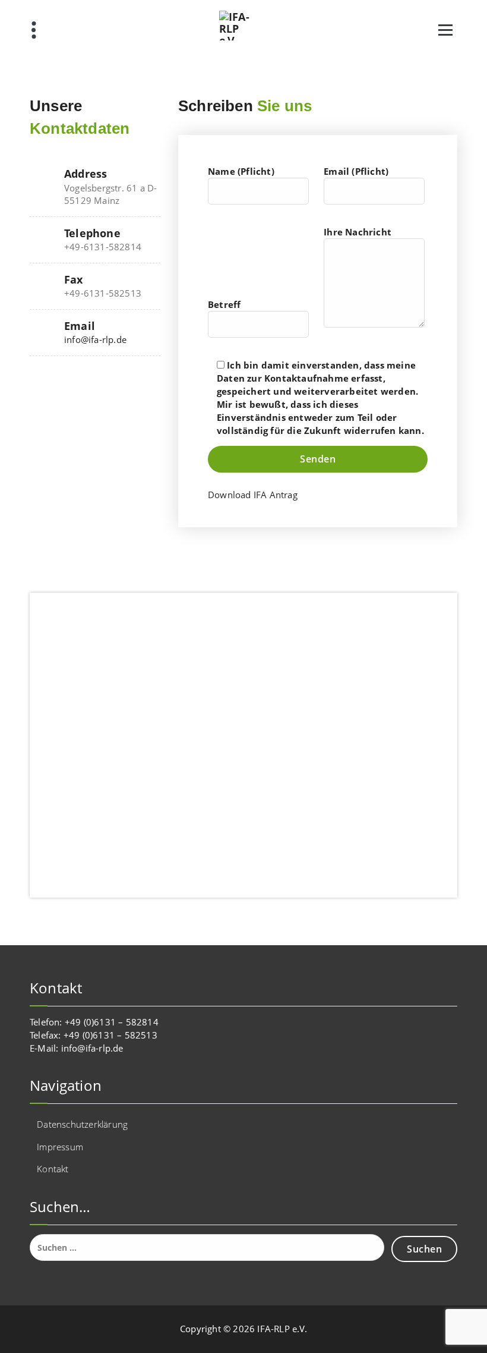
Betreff (224, 304)
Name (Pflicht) (241, 171)
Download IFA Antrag (253, 495)
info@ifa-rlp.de (95, 339)
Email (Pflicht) (356, 171)
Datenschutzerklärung (82, 1124)
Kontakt (52, 1169)
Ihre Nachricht (357, 232)
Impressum (60, 1147)
